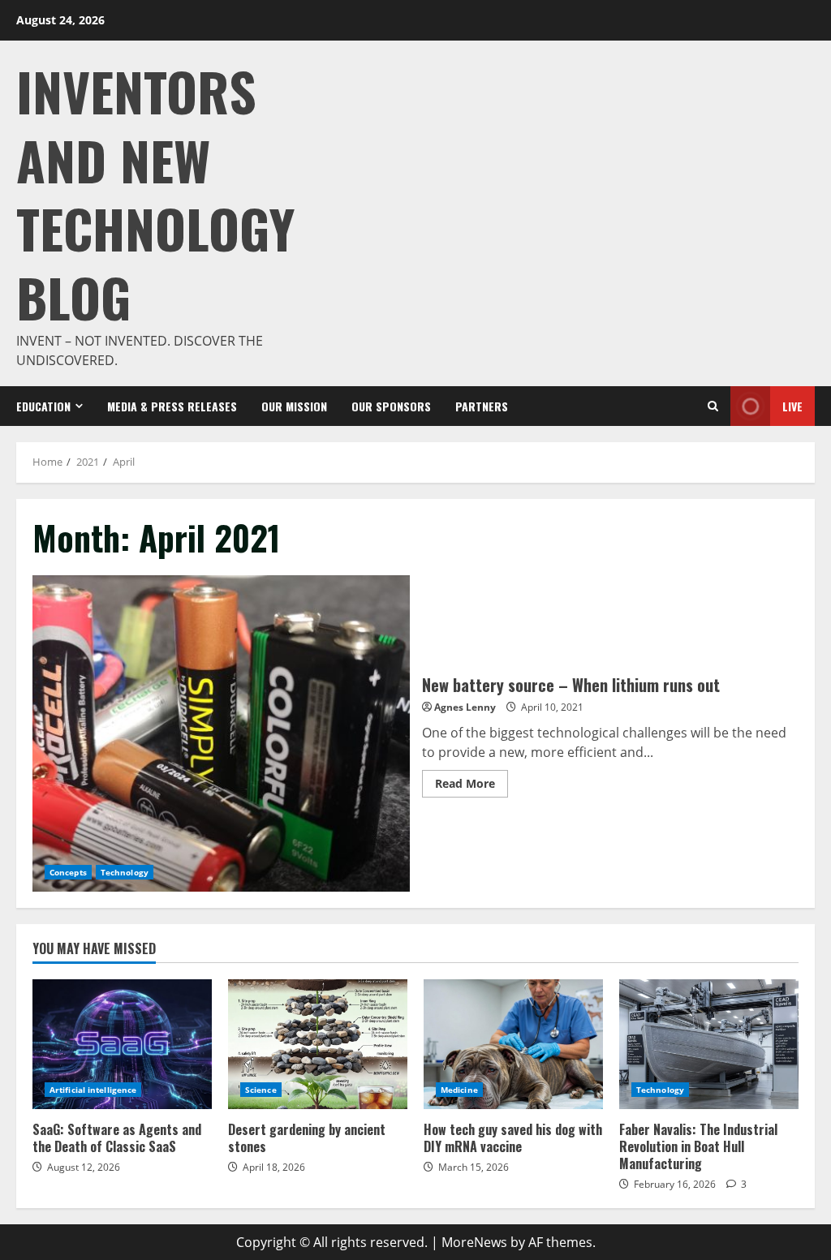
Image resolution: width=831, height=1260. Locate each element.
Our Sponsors (391, 406)
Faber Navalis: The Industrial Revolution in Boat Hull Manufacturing (709, 1044)
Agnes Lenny (465, 707)
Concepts (68, 872)
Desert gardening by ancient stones (317, 1044)
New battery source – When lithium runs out (221, 733)
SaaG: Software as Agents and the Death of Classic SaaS (122, 1044)
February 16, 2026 (675, 1184)
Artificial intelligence (93, 1089)
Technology (125, 872)
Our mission (294, 406)
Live (792, 406)
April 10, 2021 (552, 707)
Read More (471, 786)
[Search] (713, 406)
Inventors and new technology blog (155, 193)
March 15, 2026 (473, 1167)
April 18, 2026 (274, 1167)
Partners (481, 406)
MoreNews (474, 1242)
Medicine (459, 1089)
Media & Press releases (172, 406)
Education (43, 406)
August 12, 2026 (83, 1167)
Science (261, 1089)
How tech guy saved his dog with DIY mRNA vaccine (513, 1044)
